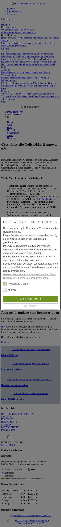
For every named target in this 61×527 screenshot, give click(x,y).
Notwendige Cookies (19, 283)
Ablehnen (30, 306)
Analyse (12, 290)
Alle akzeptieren (30, 298)
